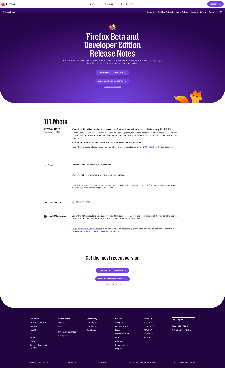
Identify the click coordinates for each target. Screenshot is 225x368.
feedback (134, 60)
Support (119, 337)
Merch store (120, 334)
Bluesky (147, 334)
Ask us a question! (180, 330)
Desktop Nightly (198, 12)
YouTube (147, 326)
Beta (60, 326)
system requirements (114, 63)
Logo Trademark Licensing (184, 362)
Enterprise (63, 336)
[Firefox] (8, 4)
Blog (117, 349)
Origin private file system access (87, 229)
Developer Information (82, 202)
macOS (33, 330)
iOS (220, 12)
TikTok (146, 330)
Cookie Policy (102, 362)
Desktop (151, 12)
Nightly (61, 322)
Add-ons (119, 341)
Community (120, 345)
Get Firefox (215, 4)
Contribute (92, 326)
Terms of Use (72, 362)
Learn (117, 330)
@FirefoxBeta (151, 147)
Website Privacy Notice (39, 362)
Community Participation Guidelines (141, 362)
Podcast (147, 337)
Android (212, 12)
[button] (95, 4)
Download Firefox (38, 322)
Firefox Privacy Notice (112, 87)
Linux (32, 341)
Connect (91, 322)
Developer (91, 330)
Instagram (148, 322)
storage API (128, 229)
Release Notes (121, 326)
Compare (119, 322)
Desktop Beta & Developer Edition (173, 12)
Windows (34, 326)
